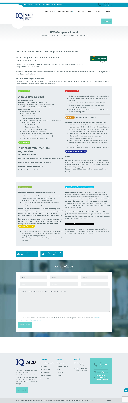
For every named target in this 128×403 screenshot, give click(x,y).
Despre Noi (80, 11)
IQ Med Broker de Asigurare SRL (29, 400)
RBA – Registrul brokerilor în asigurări (80, 364)
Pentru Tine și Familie (47, 363)
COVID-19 (98, 11)
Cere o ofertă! (22, 390)
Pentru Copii (44, 366)
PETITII (91, 400)
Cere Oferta (106, 21)
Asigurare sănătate (65, 11)
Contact (108, 11)
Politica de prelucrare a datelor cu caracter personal (80, 370)
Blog (89, 11)
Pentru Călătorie (45, 375)
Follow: (109, 400)
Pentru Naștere (45, 369)
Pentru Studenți (45, 372)
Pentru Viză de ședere (47, 379)
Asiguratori (49, 11)
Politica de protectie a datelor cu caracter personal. (73, 400)
